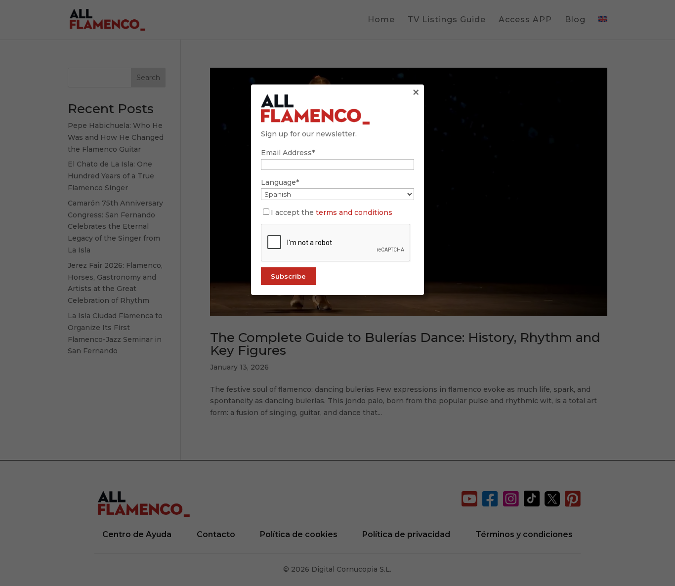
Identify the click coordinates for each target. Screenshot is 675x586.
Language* (280, 182)
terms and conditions (354, 212)
